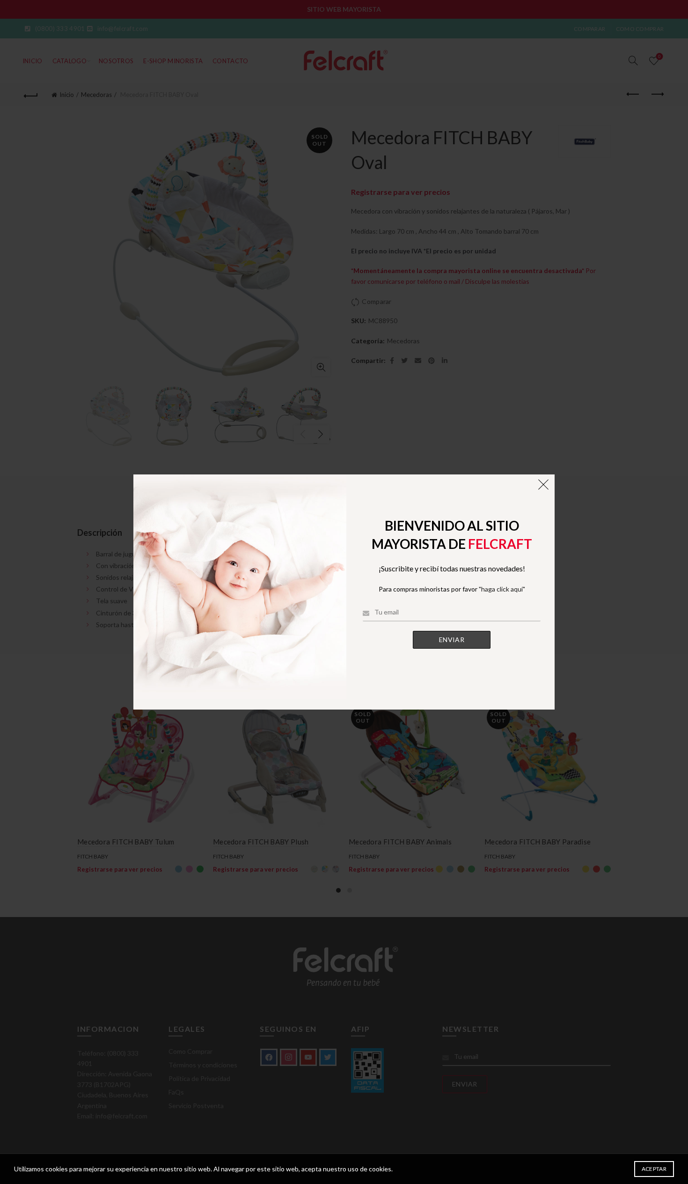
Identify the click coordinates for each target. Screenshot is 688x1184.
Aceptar (654, 1168)
